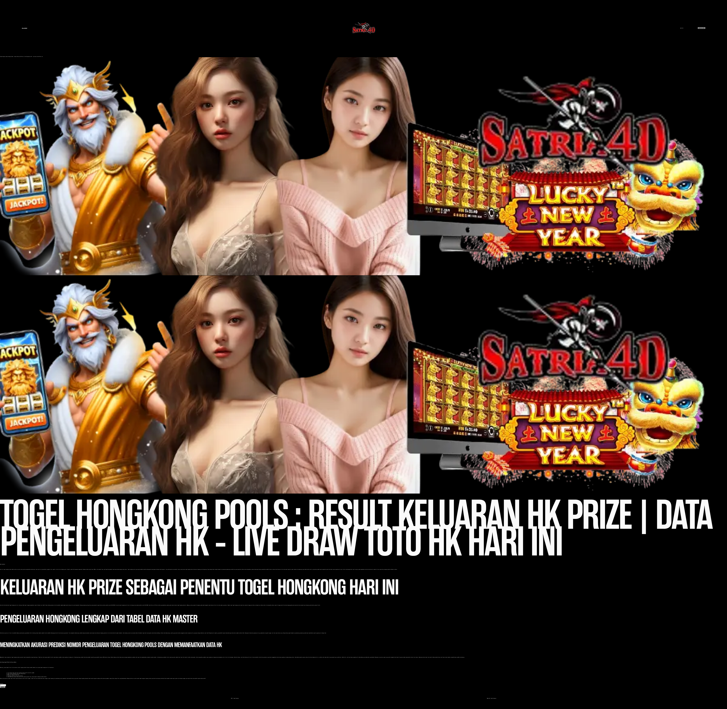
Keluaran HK (153, 605)
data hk (224, 657)
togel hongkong (355, 569)
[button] (2, 687)
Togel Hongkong (24, 28)
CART (681, 28)
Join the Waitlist (701, 27)
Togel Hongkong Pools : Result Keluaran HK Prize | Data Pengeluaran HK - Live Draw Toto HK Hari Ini (24, 56)
